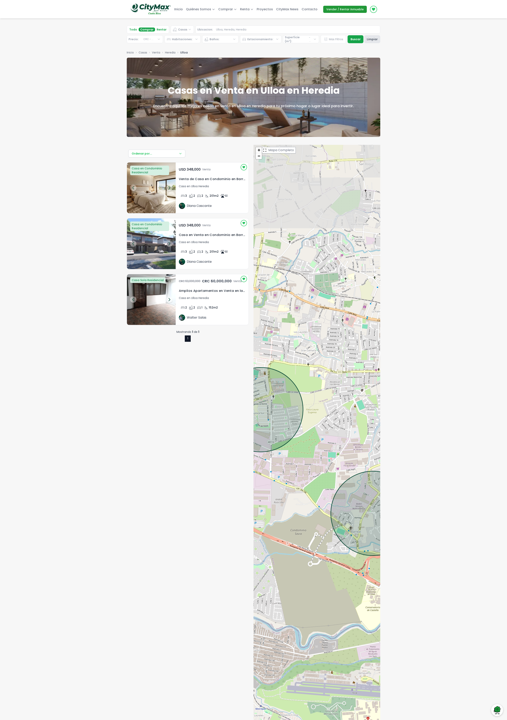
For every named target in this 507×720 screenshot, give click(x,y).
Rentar (162, 30)
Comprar (146, 30)
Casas (143, 52)
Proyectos (265, 9)
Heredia (170, 52)
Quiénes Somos (198, 9)
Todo (133, 30)
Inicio (178, 9)
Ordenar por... (142, 154)
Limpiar (372, 39)
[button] (259, 150)
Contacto (309, 9)
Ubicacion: (205, 30)
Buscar (356, 39)
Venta (156, 52)
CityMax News (287, 9)
